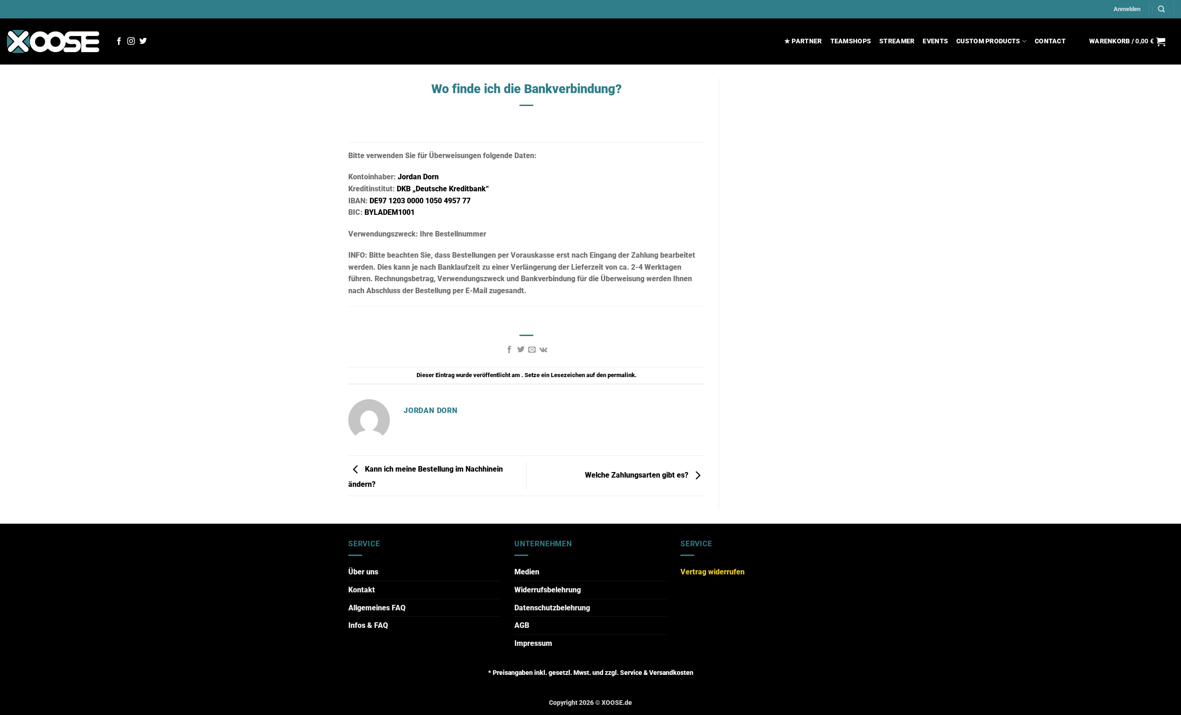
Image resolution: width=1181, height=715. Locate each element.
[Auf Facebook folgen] (119, 41)
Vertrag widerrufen (712, 571)
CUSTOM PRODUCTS (988, 41)
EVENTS (935, 41)
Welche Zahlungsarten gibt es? (637, 475)
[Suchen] (1161, 9)
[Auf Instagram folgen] (131, 41)
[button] (1127, 9)
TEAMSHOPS (850, 41)
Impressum (533, 643)
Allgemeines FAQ (377, 607)
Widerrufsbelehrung (547, 589)
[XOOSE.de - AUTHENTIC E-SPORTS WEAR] (53, 41)
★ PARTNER (803, 41)
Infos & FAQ (368, 625)
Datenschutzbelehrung (552, 607)
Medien (526, 571)
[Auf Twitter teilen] (521, 350)
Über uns (363, 571)
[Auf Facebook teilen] (509, 350)
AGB (521, 625)
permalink (621, 375)
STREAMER (896, 41)
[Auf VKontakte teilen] (543, 350)
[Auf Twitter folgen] (143, 41)
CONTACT (1050, 41)
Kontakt (361, 589)
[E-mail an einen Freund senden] (532, 350)
